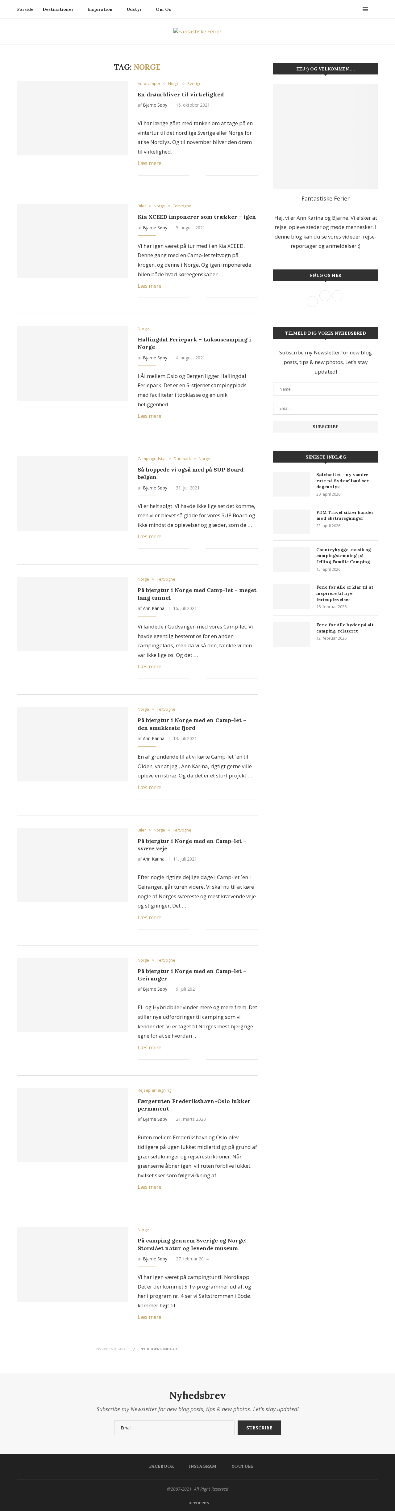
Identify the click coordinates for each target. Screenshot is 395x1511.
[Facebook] (350, 9)
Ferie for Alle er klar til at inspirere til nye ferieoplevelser (344, 593)
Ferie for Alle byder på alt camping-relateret (345, 628)
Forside (25, 9)
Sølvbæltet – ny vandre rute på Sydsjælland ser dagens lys (342, 480)
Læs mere (149, 163)
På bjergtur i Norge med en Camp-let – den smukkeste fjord (192, 724)
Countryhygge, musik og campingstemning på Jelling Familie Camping (343, 556)
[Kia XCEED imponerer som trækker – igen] (72, 241)
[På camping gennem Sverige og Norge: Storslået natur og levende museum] (72, 1264)
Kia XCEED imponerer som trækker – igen (197, 216)
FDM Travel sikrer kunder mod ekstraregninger (344, 515)
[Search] (375, 9)
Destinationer (58, 9)
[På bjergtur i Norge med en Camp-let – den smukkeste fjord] (72, 744)
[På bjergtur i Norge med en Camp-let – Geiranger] (72, 995)
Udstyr (134, 9)
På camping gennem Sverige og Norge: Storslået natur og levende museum (192, 1244)
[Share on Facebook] (198, 175)
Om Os (163, 9)
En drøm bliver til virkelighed (181, 94)
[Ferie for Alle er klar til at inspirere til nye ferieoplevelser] (291, 596)
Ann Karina (153, 608)
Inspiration (100, 9)
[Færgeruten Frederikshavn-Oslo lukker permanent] (72, 1125)
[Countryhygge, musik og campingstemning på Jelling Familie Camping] (291, 559)
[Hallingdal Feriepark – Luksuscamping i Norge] (72, 363)
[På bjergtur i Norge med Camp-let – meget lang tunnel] (72, 614)
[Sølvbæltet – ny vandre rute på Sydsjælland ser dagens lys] (291, 484)
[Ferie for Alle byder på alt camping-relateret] (291, 634)
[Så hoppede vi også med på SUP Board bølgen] (72, 493)
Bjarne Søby (155, 105)
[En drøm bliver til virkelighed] (72, 118)
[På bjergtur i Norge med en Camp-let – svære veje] (72, 865)
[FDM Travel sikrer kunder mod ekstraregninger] (291, 522)
